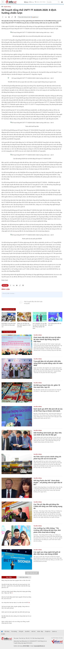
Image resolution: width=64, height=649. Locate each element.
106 (29, 602)
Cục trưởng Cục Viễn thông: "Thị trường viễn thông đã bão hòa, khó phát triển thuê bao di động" (47, 530)
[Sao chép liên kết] (12, 17)
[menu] (2, 2)
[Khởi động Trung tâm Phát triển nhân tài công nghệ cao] (9, 316)
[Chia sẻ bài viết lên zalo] (6, 17)
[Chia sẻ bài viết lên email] (9, 17)
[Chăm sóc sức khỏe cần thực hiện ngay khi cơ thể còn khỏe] (24, 316)
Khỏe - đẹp (40, 631)
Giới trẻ (33, 631)
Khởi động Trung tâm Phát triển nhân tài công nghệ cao (9, 325)
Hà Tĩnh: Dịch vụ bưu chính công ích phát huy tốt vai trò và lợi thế (47, 458)
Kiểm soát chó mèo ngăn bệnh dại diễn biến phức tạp (16, 612)
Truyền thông (7, 6)
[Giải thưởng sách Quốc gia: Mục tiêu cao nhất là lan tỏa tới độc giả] (17, 440)
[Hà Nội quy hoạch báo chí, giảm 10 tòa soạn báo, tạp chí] (17, 392)
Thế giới (21, 631)
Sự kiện (3, 633)
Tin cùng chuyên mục (9, 332)
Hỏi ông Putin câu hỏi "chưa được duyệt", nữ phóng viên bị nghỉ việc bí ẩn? (48, 482)
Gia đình (27, 631)
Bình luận (5, 285)
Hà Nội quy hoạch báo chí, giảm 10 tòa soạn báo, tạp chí (47, 386)
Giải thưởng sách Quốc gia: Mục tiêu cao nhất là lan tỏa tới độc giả (48, 434)
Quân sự (54, 631)
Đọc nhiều (9, 577)
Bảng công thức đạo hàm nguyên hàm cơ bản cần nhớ (16, 580)
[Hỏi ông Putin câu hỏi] (17, 488)
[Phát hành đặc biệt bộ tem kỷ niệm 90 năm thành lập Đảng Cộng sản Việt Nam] (17, 345)
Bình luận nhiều (24, 577)
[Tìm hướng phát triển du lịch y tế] (55, 316)
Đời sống (7, 631)
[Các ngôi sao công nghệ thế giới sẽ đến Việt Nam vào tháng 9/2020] (17, 559)
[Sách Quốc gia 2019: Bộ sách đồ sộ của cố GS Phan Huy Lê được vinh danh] (17, 416)
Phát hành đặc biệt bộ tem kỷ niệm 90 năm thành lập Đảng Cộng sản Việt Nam (47, 339)
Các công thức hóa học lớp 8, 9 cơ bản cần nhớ (14, 602)
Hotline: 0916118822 (40, 2)
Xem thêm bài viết (32, 573)
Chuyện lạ (47, 631)
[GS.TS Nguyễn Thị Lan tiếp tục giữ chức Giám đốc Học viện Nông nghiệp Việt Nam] (40, 316)
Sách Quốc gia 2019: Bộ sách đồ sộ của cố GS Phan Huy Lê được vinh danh (48, 410)
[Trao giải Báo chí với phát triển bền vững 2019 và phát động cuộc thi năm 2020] (17, 368)
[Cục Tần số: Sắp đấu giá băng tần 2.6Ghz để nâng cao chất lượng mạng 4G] (17, 512)
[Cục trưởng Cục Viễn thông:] (17, 535)
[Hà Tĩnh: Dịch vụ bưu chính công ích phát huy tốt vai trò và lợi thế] (17, 464)
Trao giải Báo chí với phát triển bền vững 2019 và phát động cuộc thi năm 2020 (48, 363)
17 (12, 593)
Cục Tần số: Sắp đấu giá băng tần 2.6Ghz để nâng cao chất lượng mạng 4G (48, 506)
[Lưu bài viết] (15, 17)
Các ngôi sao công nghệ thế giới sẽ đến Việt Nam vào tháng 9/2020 (47, 553)
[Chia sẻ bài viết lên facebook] (3, 17)
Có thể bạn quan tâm (9, 309)
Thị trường (14, 631)
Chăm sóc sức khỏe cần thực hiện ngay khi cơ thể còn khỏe (23, 325)
